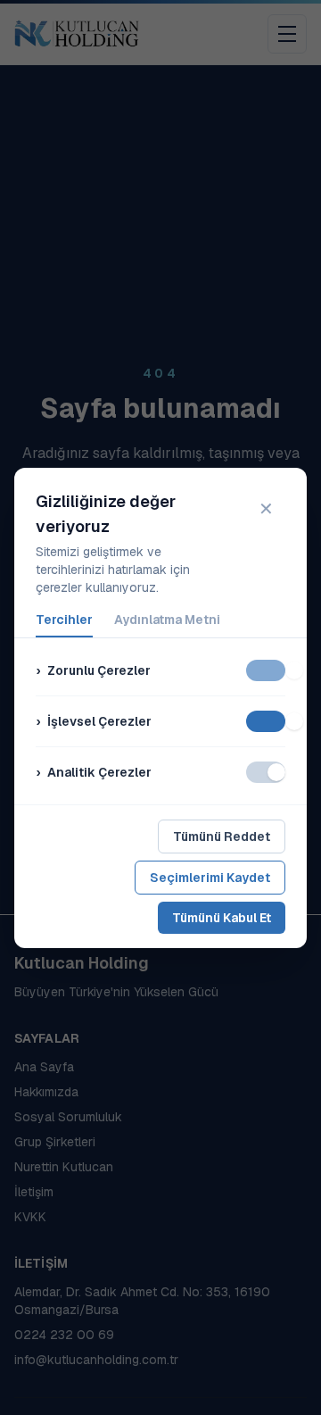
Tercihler (64, 620)
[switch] (265, 670)
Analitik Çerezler (94, 772)
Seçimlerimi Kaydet (210, 878)
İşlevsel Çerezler (94, 721)
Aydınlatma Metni (167, 620)
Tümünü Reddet (221, 836)
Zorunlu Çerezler (93, 670)
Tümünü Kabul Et (221, 918)
